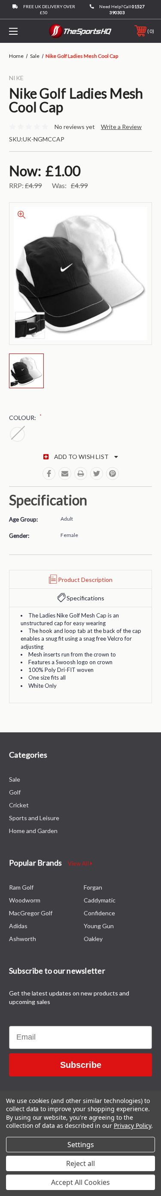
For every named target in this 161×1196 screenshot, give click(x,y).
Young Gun (99, 925)
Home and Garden (33, 830)
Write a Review (121, 126)
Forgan (93, 887)
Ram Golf (21, 887)
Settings (80, 1144)
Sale (14, 779)
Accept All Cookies (80, 1182)
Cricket (19, 805)
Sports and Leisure (34, 817)
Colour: (25, 417)
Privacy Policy (132, 1125)
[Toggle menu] (23, 31)
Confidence (99, 913)
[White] (17, 434)
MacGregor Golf (30, 913)
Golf (15, 792)
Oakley (93, 938)
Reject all (80, 1163)
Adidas (18, 925)
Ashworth (22, 938)
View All (79, 863)
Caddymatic (99, 900)
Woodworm (24, 900)
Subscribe (80, 1065)
